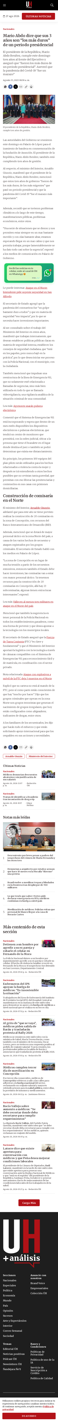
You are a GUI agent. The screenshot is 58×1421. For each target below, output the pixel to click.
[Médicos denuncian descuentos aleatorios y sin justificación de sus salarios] (48, 774)
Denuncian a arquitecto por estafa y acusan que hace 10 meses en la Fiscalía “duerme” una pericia (31, 871)
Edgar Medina (30, 804)
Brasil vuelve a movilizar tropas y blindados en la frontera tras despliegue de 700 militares (30, 885)
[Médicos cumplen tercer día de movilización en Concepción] (48, 1066)
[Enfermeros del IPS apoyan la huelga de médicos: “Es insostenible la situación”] (48, 983)
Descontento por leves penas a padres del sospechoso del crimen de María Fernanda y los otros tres (31, 858)
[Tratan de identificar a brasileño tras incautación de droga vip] (48, 796)
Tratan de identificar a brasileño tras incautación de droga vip (20, 798)
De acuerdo (29, 1416)
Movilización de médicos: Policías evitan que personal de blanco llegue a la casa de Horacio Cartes (31, 912)
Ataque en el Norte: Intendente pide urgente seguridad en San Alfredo (27, 292)
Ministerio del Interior (41, 756)
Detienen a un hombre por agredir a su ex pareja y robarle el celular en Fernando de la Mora (21, 949)
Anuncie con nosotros (38, 1277)
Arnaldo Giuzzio (13, 756)
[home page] (29, 5)
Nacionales (8, 29)
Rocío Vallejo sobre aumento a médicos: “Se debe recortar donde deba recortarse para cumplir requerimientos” (20, 1112)
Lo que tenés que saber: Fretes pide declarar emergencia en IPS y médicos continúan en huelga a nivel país (28, 898)
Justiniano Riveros (37, 1094)
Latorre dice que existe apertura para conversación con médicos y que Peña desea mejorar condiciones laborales (26, 1155)
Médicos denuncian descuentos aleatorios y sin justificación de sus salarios (20, 777)
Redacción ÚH (31, 784)
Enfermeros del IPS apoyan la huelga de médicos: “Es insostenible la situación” (21, 988)
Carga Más (29, 1202)
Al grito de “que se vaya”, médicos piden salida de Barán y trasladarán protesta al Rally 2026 (19, 1027)
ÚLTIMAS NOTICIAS (38, 16)
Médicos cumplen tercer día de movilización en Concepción (19, 1070)
